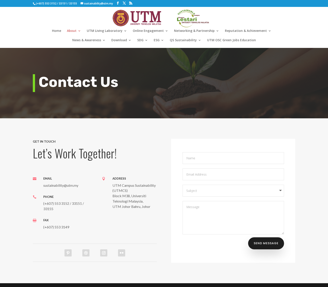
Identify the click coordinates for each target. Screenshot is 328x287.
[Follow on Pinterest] (68, 252)
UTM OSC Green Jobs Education (231, 40)
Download (119, 40)
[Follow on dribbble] (85, 252)
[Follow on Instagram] (103, 252)
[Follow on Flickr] (121, 252)
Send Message (266, 243)
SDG (140, 40)
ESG (157, 40)
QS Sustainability (183, 40)
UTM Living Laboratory (104, 31)
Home (56, 31)
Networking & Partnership (194, 31)
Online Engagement (148, 31)
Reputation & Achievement (246, 31)
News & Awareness (86, 40)
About (72, 31)
